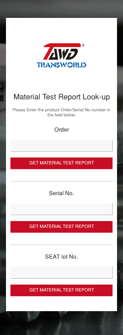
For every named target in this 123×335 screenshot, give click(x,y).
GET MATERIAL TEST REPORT (61, 163)
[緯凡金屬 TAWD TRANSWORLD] (61, 55)
